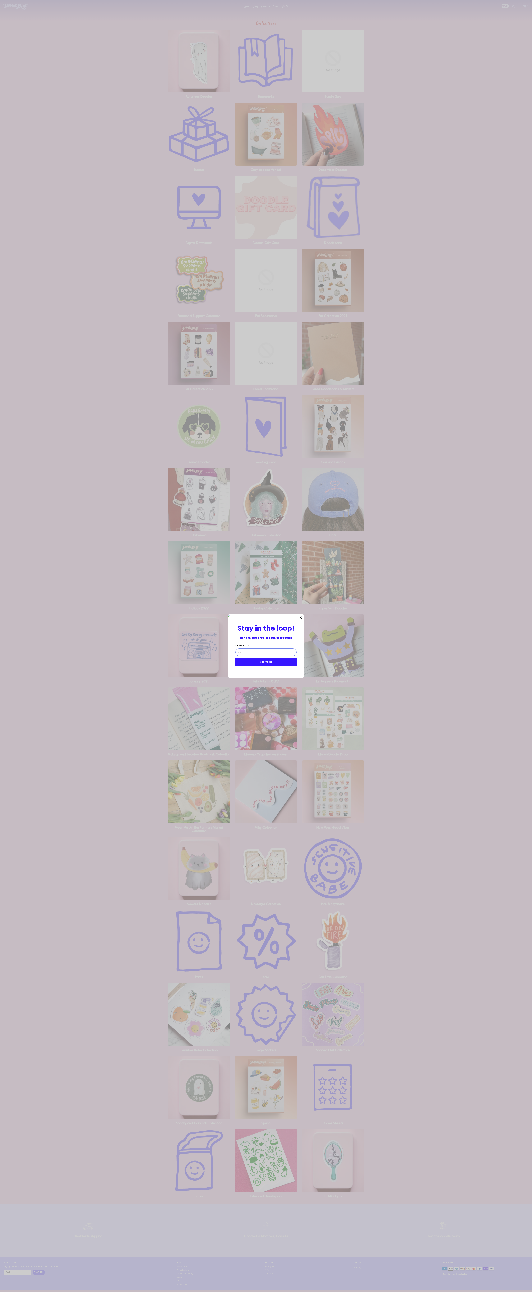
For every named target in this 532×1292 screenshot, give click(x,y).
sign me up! (266, 662)
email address (242, 645)
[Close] (300, 617)
